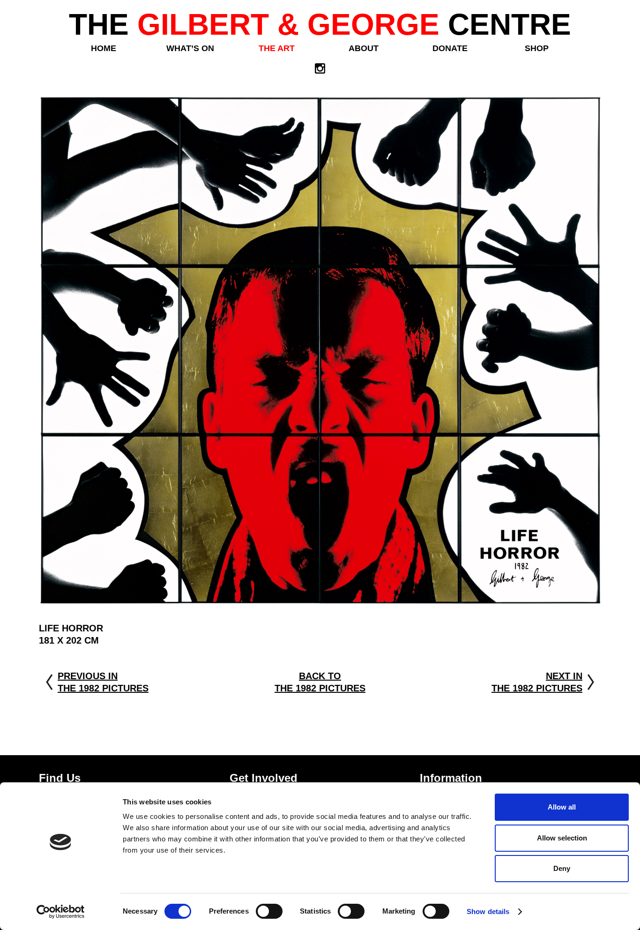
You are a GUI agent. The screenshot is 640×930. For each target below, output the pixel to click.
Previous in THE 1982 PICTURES (103, 682)
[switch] (269, 911)
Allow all (562, 807)
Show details (488, 911)
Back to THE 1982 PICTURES (320, 682)
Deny (561, 868)
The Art (277, 48)
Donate (450, 48)
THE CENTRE (320, 24)
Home (103, 48)
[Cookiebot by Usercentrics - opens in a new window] (61, 912)
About (364, 48)
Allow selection (562, 838)
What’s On (190, 48)
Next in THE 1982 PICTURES (536, 682)
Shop (537, 48)
